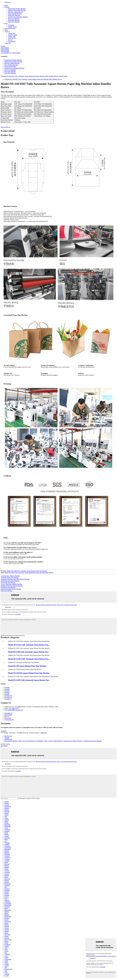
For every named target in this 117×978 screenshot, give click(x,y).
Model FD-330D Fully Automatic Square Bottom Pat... (28, 652)
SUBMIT (3, 731)
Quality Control (12, 35)
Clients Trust (11, 33)
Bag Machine (39, 741)
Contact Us (7, 43)
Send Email (4, 745)
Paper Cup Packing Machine (26, 741)
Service (10, 40)
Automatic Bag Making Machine (10, 576)
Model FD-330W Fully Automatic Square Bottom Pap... (29, 680)
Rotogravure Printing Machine (17, 8)
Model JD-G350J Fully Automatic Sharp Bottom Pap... (29, 659)
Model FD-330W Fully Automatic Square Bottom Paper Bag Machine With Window (28, 572)
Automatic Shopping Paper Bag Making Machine (15, 579)
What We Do (12, 38)
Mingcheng (44, 733)
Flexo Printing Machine (15, 13)
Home (6, 5)
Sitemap (6, 737)
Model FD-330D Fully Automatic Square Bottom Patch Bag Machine (27, 571)
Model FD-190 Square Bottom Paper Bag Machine (27, 666)
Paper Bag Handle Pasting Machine (11, 589)
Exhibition (11, 25)
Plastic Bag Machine (14, 15)
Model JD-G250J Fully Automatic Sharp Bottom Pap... (29, 645)
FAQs (6, 30)
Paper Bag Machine (13, 20)
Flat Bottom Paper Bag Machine (10, 581)
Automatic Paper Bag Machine (10, 577)
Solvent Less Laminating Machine (18, 17)
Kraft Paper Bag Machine (8, 587)
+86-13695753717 (13, 708)
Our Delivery (12, 41)
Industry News (12, 26)
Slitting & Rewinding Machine (17, 10)
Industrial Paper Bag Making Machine (12, 585)
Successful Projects (9, 28)
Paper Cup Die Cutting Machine (53, 741)
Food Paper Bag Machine (8, 582)
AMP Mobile (8, 739)
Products (6, 7)
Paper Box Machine (14, 22)
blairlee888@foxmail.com (15, 710)
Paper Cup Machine (14, 18)
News (6, 23)
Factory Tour (12, 36)
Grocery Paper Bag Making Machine (11, 584)
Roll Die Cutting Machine (15, 12)
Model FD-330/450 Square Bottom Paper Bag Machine (28, 673)
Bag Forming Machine (10, 741)
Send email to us (5, 127)
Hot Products (8, 736)
